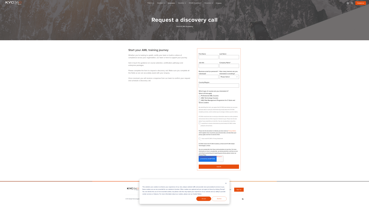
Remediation (171, 3)
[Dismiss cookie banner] (226, 183)
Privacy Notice (232, 131)
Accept (204, 199)
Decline (219, 199)
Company (218, 3)
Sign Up (239, 190)
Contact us (360, 3)
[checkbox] (219, 99)
